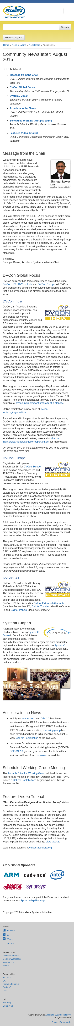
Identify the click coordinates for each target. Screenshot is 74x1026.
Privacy (55, 1022)
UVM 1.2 (45, 718)
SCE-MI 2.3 (16, 751)
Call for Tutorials (41, 606)
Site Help (7, 1003)
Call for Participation (27, 737)
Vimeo (10, 939)
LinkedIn (11, 930)
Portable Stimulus (11, 984)
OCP (5, 981)
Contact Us (8, 1006)
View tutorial (52, 841)
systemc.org (8, 962)
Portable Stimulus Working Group (26, 773)
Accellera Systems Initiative (58, 1015)
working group (53, 730)
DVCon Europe (46, 284)
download (42, 755)
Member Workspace (12, 959)
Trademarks (65, 1022)
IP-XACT (7, 978)
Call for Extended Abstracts (49, 603)
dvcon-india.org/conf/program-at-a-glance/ (39, 402)
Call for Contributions (24, 780)
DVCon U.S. (10, 284)
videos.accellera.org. (40, 847)
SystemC (59, 645)
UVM (5, 991)
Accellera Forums (11, 956)
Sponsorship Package (32, 900)
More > (10, 943)
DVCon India (25, 284)
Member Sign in (13, 37)
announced (28, 718)
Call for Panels (18, 609)
